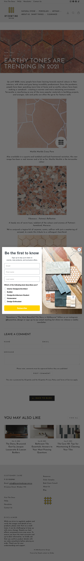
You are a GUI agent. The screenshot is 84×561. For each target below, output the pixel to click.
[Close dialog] (79, 249)
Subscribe (22, 308)
